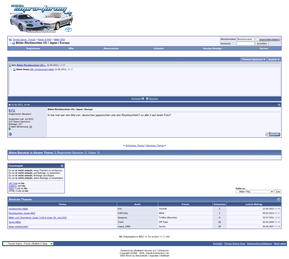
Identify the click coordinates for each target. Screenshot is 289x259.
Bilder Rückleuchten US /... (31, 65)
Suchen (264, 48)
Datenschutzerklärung (259, 243)
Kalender (159, 48)
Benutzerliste (111, 48)
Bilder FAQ (59, 39)
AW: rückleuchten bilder (42, 69)
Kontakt (217, 243)
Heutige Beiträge (212, 48)
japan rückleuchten (18, 226)
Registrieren (33, 48)
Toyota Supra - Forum (24, 39)
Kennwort (225, 43)
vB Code (13, 183)
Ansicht (272, 59)
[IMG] (11, 188)
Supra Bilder (15, 222)
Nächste (153, 98)
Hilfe (71, 48)
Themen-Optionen (252, 59)
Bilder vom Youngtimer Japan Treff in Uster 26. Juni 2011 (38, 217)
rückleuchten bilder (18, 208)
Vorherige (136, 98)
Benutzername (228, 39)
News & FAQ (44, 39)
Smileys (13, 186)
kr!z (12, 110)
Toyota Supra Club (234, 243)
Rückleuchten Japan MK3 (22, 213)
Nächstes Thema (155, 145)
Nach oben (280, 243)
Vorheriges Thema (134, 145)
